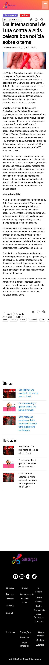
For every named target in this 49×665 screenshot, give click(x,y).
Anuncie (40, 645)
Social (24, 588)
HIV (42, 320)
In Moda (10, 605)
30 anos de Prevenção (13, 315)
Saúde (24, 603)
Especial (33, 320)
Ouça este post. (13, 19)
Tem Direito (25, 598)
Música (39, 597)
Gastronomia (39, 610)
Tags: (7, 314)
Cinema (38, 602)
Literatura (39, 621)
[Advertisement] (24, 352)
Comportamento (26, 594)
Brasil (22, 320)
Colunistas (10, 632)
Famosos (10, 594)
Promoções (25, 632)
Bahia (13, 320)
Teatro (39, 606)
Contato (40, 640)
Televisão (10, 598)
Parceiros (24, 637)
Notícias (10, 588)
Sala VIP (10, 613)
